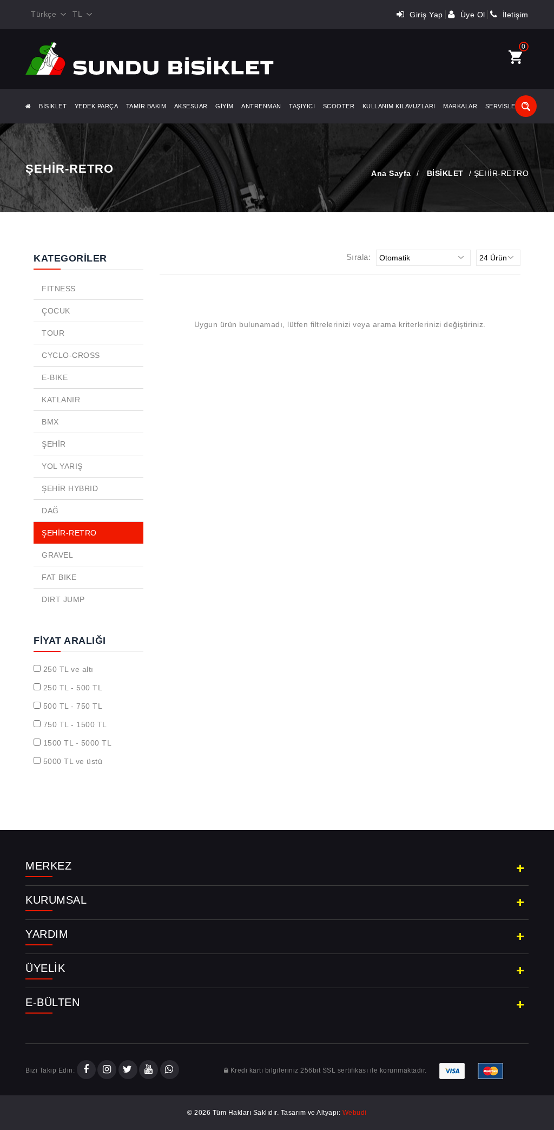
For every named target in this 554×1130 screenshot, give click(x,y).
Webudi (354, 1112)
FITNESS (59, 288)
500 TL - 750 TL (73, 706)
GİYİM (224, 106)
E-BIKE (55, 377)
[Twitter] (127, 1070)
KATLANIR (61, 399)
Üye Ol (471, 14)
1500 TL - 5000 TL (77, 743)
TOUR (53, 333)
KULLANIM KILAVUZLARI (399, 106)
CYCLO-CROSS (71, 355)
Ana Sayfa (391, 173)
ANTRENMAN (261, 106)
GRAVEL (57, 555)
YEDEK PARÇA (96, 106)
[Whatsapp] (169, 1070)
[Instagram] (106, 1070)
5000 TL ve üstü (73, 761)
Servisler (502, 106)
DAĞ (50, 510)
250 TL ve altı (68, 669)
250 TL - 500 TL (73, 687)
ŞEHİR (54, 444)
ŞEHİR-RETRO (69, 532)
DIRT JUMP (63, 599)
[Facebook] (86, 1070)
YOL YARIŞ (62, 466)
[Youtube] (148, 1070)
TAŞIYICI (302, 106)
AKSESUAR (191, 106)
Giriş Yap (425, 14)
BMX (50, 421)
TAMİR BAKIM (146, 106)
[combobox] (46, 14)
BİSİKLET (53, 106)
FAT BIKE (59, 577)
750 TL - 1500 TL (75, 724)
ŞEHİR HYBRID (70, 488)
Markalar (460, 106)
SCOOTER (339, 106)
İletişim (514, 14)
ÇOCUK (56, 310)
